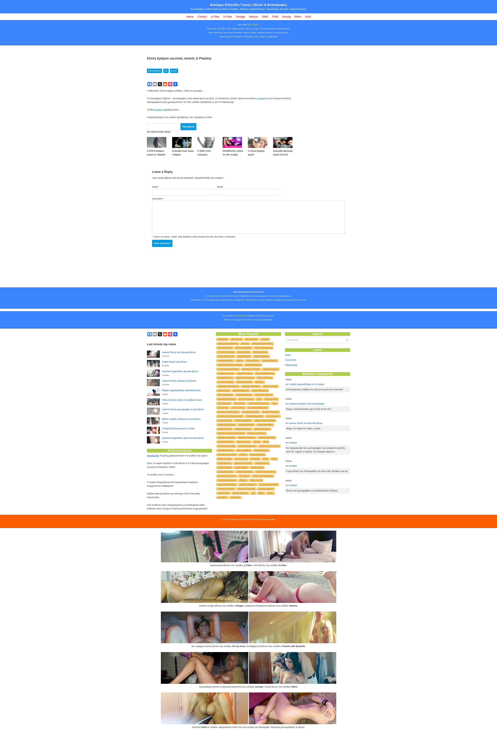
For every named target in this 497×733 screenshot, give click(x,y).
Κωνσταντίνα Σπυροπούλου (230, 416)
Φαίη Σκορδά (256, 480)
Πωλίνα (243, 454)
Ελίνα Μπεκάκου (244, 394)
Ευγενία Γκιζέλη (246, 399)
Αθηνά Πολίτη (253, 360)
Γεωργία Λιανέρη (225, 382)
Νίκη (266, 441)
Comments (290, 360)
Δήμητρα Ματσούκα (251, 386)
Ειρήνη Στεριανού (240, 390)
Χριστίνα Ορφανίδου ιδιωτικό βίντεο (180, 371)
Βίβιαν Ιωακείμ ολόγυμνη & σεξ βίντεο (181, 419)
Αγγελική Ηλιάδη (225, 360)
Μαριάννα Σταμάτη (226, 437)
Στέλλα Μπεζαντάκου (266, 471)
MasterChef (237, 339)
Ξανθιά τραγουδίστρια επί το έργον (306, 384)
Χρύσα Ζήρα (223, 493)
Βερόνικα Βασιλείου (245, 377)
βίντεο (174, 71)
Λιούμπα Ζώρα (224, 420)
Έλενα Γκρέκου (225, 347)
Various (253, 16)
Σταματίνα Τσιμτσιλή (227, 476)
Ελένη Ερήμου (154, 71)
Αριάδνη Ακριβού (271, 369)
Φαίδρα (243, 480)
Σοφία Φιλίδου (241, 467)
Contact (202, 16)
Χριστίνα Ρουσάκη (226, 489)
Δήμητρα (260, 382)
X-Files (227, 16)
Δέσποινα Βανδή (244, 382)
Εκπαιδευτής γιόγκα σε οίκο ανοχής (233, 153)
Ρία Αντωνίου (241, 459)
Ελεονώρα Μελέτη (264, 394)
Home (190, 16)
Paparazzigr (153, 455)
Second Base (251, 339)
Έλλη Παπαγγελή (226, 356)
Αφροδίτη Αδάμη (245, 373)
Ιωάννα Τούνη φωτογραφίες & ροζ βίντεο (183, 409)
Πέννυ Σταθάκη (243, 450)
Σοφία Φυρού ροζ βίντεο (174, 361)
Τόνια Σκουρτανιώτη (227, 480)
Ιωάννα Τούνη (238, 407)
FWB (275, 16)
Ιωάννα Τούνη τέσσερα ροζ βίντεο (179, 381)
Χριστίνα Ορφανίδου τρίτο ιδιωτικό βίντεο (183, 438)
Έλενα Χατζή (244, 352)
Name (155, 187)
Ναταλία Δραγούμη (247, 446)
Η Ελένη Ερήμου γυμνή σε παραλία (156, 153)
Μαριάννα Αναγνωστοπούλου (231, 433)
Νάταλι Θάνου (244, 441)
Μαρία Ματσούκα (243, 429)
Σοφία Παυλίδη (224, 467)
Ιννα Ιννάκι (223, 407)
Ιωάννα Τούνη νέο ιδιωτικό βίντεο (179, 352)
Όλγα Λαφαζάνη (261, 356)
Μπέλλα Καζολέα (225, 441)
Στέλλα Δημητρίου (244, 471)
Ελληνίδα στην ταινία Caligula (182, 153)
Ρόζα (266, 459)
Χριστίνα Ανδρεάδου (227, 484)
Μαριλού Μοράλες (247, 437)
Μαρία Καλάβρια (246, 424)
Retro (297, 16)
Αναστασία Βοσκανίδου (228, 369)
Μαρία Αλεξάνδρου (226, 424)
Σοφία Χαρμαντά (225, 471)
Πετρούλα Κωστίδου (227, 454)
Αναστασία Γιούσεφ (251, 369)
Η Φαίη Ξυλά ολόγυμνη (204, 153)
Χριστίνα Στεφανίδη (246, 489)
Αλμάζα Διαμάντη (253, 365)
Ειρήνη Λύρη (223, 390)
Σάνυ (274, 459)
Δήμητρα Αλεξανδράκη (228, 386)
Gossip (286, 16)
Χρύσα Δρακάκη (266, 489)
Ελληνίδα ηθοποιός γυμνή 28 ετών (283, 153)
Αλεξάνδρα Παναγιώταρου (230, 365)
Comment (158, 198)
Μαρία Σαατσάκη (262, 429)
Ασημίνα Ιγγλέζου (225, 373)
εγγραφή (261, 98)
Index (288, 355)
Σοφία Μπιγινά (262, 463)
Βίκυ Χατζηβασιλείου (265, 373)
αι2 (166, 71)
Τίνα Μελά (244, 476)
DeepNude (222, 339)
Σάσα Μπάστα (224, 463)
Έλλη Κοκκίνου (260, 352)
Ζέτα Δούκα (240, 403)
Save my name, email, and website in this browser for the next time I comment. (195, 236)
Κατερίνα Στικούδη (251, 412)
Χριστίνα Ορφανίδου (268, 484)
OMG (265, 16)
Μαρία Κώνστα (224, 429)
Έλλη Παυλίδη (244, 356)
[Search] (347, 340)
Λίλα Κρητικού (273, 416)
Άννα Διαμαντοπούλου (228, 343)
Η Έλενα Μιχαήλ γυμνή (256, 153)
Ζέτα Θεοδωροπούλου (258, 403)
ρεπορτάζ (222, 497)
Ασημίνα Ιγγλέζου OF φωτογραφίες (307, 403)
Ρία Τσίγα (255, 459)
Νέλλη (257, 441)
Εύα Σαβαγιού (224, 403)
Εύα (259, 399)
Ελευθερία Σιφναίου (226, 399)
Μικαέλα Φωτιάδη (267, 437)
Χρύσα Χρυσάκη (240, 493)
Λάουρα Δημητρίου (255, 416)
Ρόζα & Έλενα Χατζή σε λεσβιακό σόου (182, 400)
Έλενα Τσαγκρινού (264, 347)
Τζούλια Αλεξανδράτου (263, 476)
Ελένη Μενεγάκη (260, 390)
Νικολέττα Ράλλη (225, 450)
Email (220, 187)
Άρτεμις (245, 343)
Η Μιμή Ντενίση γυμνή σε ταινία (178, 428)
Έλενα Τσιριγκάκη (226, 352)
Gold (308, 16)
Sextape (265, 339)
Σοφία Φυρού (257, 467)
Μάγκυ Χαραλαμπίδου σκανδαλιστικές (181, 390)
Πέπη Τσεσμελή (261, 450)
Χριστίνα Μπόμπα (248, 484)
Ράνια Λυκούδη (224, 459)
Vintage (240, 16)
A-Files (215, 16)
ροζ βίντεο (235, 497)
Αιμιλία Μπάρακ (270, 360)
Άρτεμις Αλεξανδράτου (262, 343)
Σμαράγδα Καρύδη (243, 463)
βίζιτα (261, 493)
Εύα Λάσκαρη (271, 399)
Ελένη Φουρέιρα (225, 394)
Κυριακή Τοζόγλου (270, 412)
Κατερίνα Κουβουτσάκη (228, 412)
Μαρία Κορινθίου (265, 424)
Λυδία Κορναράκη (243, 420)
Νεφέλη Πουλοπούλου (269, 446)
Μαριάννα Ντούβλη (256, 433)
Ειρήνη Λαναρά (270, 386)
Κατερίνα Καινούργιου (257, 407)
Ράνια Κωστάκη (257, 454)
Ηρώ (275, 403)
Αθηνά (240, 360)
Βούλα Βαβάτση (265, 377)
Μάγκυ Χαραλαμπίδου (265, 420)
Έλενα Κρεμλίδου (243, 347)
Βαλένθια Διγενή (225, 377)
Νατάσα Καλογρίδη (226, 446)
